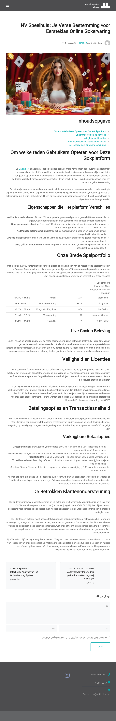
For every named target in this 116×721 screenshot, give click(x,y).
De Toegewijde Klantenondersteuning (87, 145)
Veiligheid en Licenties (95, 138)
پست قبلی (89, 582)
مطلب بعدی (15, 579)
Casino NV (24, 169)
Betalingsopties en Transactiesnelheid (87, 141)
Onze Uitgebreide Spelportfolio (91, 135)
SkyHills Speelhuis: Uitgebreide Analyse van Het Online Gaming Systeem (24, 572)
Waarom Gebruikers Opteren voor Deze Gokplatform (80, 131)
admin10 (83, 43)
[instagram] (67, 676)
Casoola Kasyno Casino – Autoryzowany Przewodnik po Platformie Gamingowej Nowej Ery (80, 574)
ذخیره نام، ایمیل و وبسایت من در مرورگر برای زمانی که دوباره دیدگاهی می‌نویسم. (74, 637)
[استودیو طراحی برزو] (97, 5)
